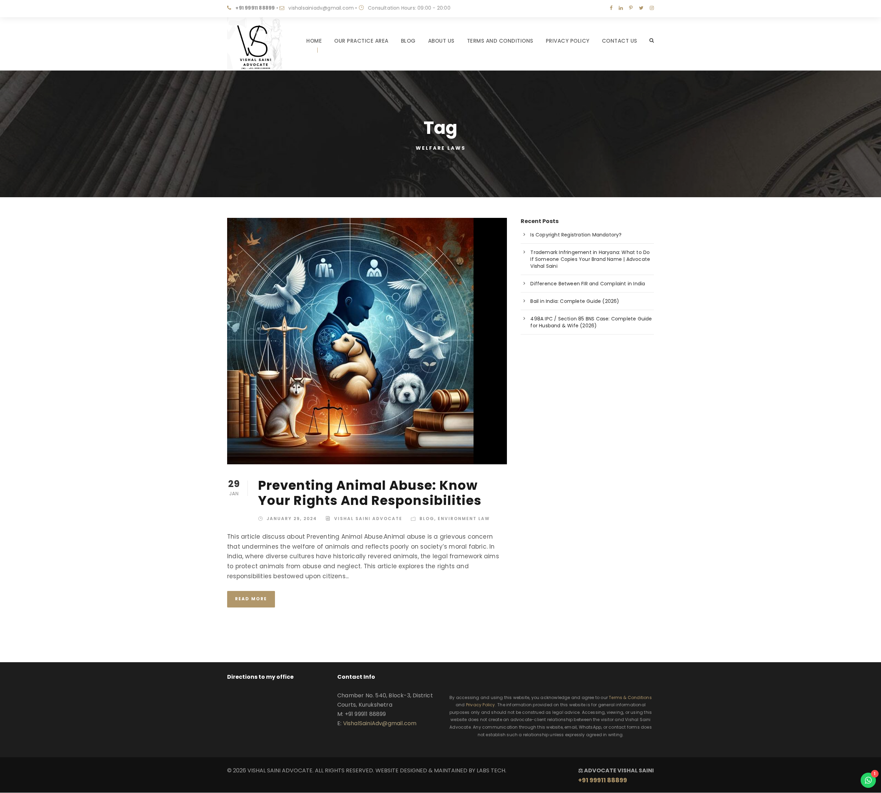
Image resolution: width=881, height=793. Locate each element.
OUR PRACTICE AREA (361, 40)
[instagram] (652, 7)
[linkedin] (621, 7)
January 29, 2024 (292, 518)
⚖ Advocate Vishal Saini (616, 775)
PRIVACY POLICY (568, 40)
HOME (314, 40)
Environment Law (464, 518)
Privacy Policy (480, 705)
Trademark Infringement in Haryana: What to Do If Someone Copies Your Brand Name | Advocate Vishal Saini (590, 259)
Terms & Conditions (630, 697)
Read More (251, 599)
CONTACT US (619, 40)
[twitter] (641, 7)
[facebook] (611, 7)
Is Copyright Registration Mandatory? (576, 234)
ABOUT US (441, 40)
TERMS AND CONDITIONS (500, 40)
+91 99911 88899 (255, 7)
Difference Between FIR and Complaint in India (587, 283)
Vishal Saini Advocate (368, 518)
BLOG (408, 40)
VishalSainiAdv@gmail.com (380, 723)
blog (427, 518)
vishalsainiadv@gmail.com (321, 7)
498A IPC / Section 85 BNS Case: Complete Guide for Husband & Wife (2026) (591, 322)
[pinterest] (631, 7)
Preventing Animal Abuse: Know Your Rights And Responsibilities (369, 492)
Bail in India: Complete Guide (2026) (574, 301)
